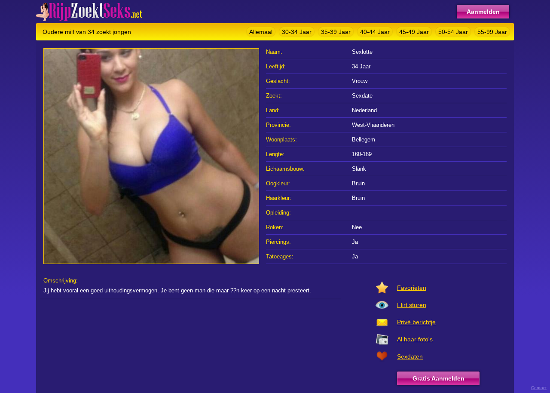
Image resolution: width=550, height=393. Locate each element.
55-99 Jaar (492, 31)
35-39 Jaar (336, 31)
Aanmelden (483, 11)
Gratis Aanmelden (438, 378)
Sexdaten (410, 356)
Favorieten (411, 287)
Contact (539, 387)
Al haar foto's (415, 339)
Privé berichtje (416, 322)
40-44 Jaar (375, 31)
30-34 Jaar (297, 31)
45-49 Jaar (414, 31)
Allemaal (260, 31)
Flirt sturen (411, 304)
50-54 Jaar (453, 31)
